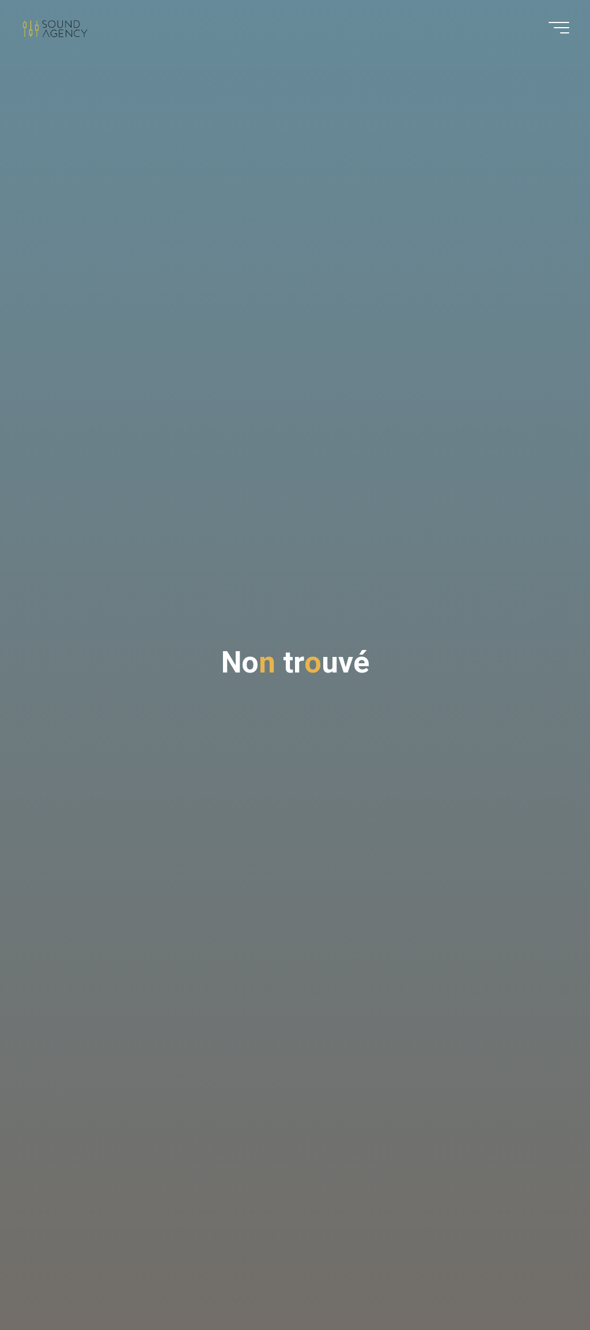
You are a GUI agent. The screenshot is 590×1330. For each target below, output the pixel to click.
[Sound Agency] (54, 27)
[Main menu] (559, 27)
